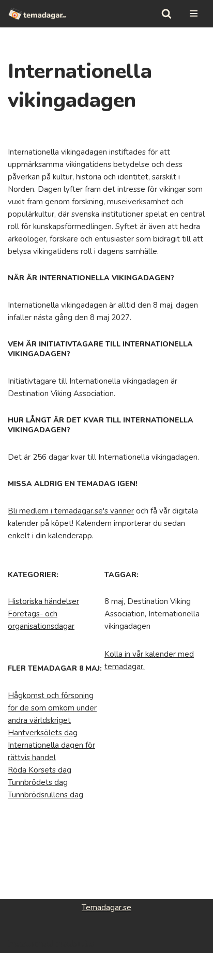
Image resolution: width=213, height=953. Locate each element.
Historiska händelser (43, 601)
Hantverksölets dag (43, 733)
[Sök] (166, 13)
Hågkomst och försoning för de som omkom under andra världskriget (52, 707)
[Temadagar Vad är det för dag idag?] (37, 13)
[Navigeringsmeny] (193, 13)
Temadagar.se (106, 907)
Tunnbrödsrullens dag (45, 795)
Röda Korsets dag (39, 770)
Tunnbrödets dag (38, 782)
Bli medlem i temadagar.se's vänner (71, 511)
